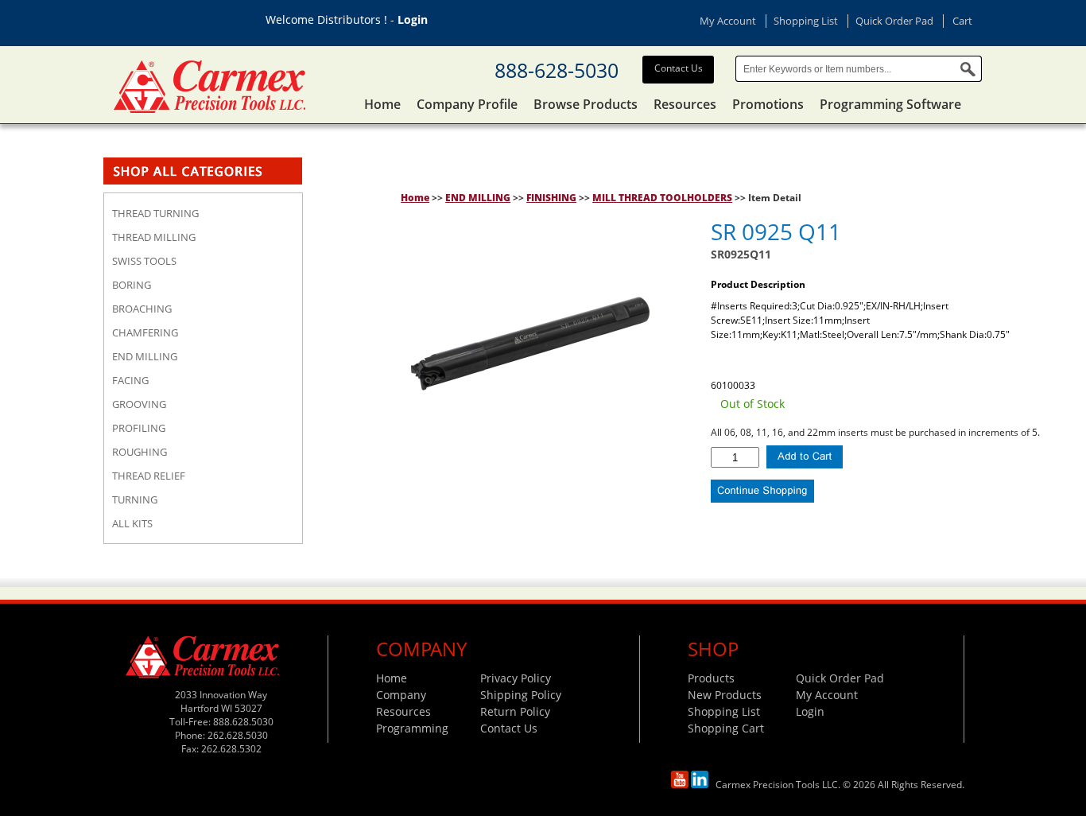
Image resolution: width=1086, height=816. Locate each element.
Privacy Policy (515, 678)
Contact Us (678, 68)
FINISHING (551, 197)
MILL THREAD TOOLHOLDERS (662, 197)
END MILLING (477, 197)
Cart (962, 21)
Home (382, 104)
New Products (725, 694)
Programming (412, 728)
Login (413, 19)
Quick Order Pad (894, 21)
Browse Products (585, 104)
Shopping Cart (726, 728)
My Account (728, 21)
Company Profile (467, 104)
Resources (685, 104)
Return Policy (515, 711)
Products (711, 678)
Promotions (768, 104)
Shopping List (806, 21)
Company (401, 694)
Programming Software (890, 104)
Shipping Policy (520, 694)
